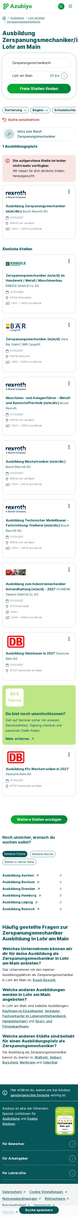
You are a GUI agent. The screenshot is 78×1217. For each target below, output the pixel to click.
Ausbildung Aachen (18, 875)
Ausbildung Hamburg (19, 895)
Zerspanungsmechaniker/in (23, 21)
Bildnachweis (55, 1199)
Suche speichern (39, 1210)
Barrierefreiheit (14, 1205)
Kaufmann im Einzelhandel (22, 1011)
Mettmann (27, 1062)
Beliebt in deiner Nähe (19, 862)
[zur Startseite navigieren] (4, 18)
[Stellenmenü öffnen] (69, 191)
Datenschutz (12, 1192)
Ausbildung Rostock (18, 909)
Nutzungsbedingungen (19, 1199)
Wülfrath (41, 1057)
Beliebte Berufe (42, 854)
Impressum (42, 1205)
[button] (59, 75)
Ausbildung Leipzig (18, 902)
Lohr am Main (36, 17)
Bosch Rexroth (44, 980)
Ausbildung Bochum (18, 882)
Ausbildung (17, 17)
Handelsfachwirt (15, 1021)
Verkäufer (52, 1011)
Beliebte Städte (14, 854)
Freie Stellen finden (39, 88)
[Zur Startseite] (17, 6)
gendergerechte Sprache (30, 1095)
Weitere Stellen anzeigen (39, 819)
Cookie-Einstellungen (46, 1192)
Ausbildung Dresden (19, 889)
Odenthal (50, 1062)
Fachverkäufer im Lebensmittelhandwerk (34, 1016)
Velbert (55, 1057)
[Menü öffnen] (70, 6)
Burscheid (10, 1062)
